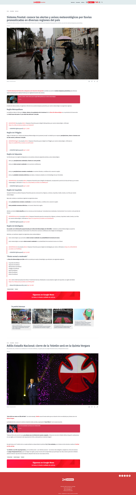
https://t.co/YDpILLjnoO (14, 281)
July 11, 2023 (26, 128)
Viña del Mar (9, 457)
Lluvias (16, 289)
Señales (91, 2)
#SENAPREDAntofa (13, 247)
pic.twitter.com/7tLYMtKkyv (15, 249)
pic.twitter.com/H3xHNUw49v (47, 218)
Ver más (20, 99)
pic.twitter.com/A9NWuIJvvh (41, 182)
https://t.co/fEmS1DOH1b (71, 247)
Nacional (73, 2)
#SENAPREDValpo (13, 180)
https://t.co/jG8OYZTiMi (14, 143)
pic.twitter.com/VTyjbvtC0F (27, 125)
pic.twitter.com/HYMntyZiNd (27, 281)
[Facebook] (92, 81)
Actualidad (12, 11)
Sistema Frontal (10, 289)
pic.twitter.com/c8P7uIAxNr (26, 143)
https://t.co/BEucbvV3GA (15, 125)
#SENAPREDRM (12, 123)
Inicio (8, 11)
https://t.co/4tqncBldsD (28, 182)
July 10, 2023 (26, 222)
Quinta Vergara (16, 457)
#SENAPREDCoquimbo (14, 216)
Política (82, 2)
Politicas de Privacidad (68, 490)
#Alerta (23, 123)
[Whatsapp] (89, 81)
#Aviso (10, 280)
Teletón (22, 457)
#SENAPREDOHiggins (13, 141)
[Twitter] (95, 81)
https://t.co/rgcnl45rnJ (33, 218)
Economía (78, 2)
